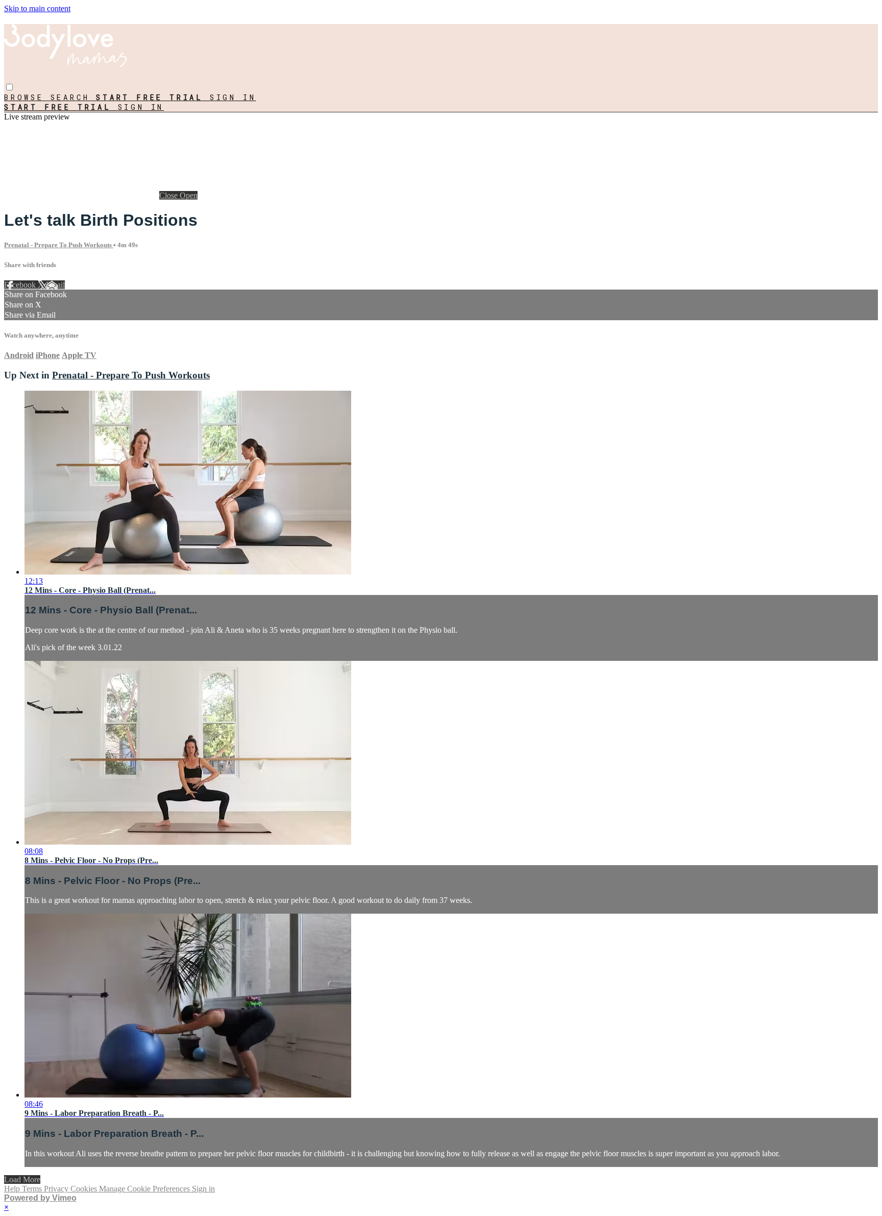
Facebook (21, 284)
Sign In (141, 107)
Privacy (57, 1188)
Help (13, 1188)
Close (169, 195)
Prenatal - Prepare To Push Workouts (58, 245)
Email (55, 284)
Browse (27, 97)
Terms (33, 1188)
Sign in (233, 97)
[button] (9, 87)
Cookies (84, 1188)
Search (73, 97)
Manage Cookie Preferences (145, 1188)
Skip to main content (37, 8)
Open (189, 195)
